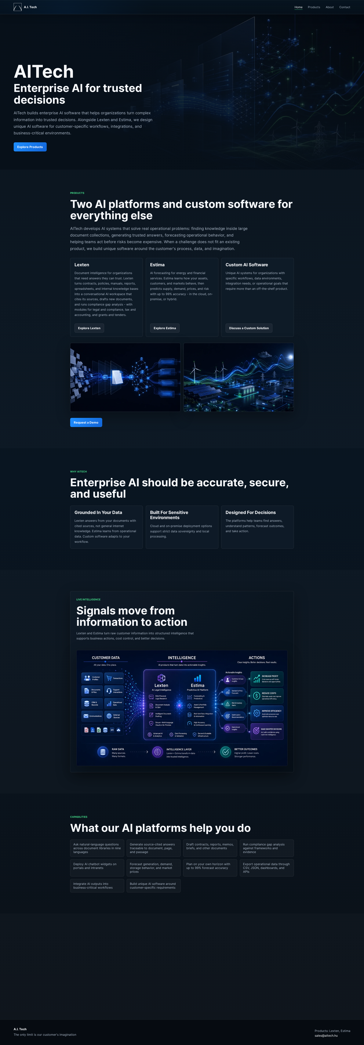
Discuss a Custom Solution (249, 328)
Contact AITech (212, 968)
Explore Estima (165, 328)
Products (314, 7)
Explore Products (30, 147)
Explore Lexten (89, 328)
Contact (344, 7)
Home (299, 7)
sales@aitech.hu (326, 1035)
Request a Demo (86, 422)
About (330, 7)
